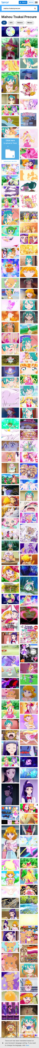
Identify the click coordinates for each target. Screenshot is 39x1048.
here (27, 1045)
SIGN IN (31, 2)
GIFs (11, 22)
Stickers (20, 22)
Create (24, 2)
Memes (29, 22)
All (4, 22)
